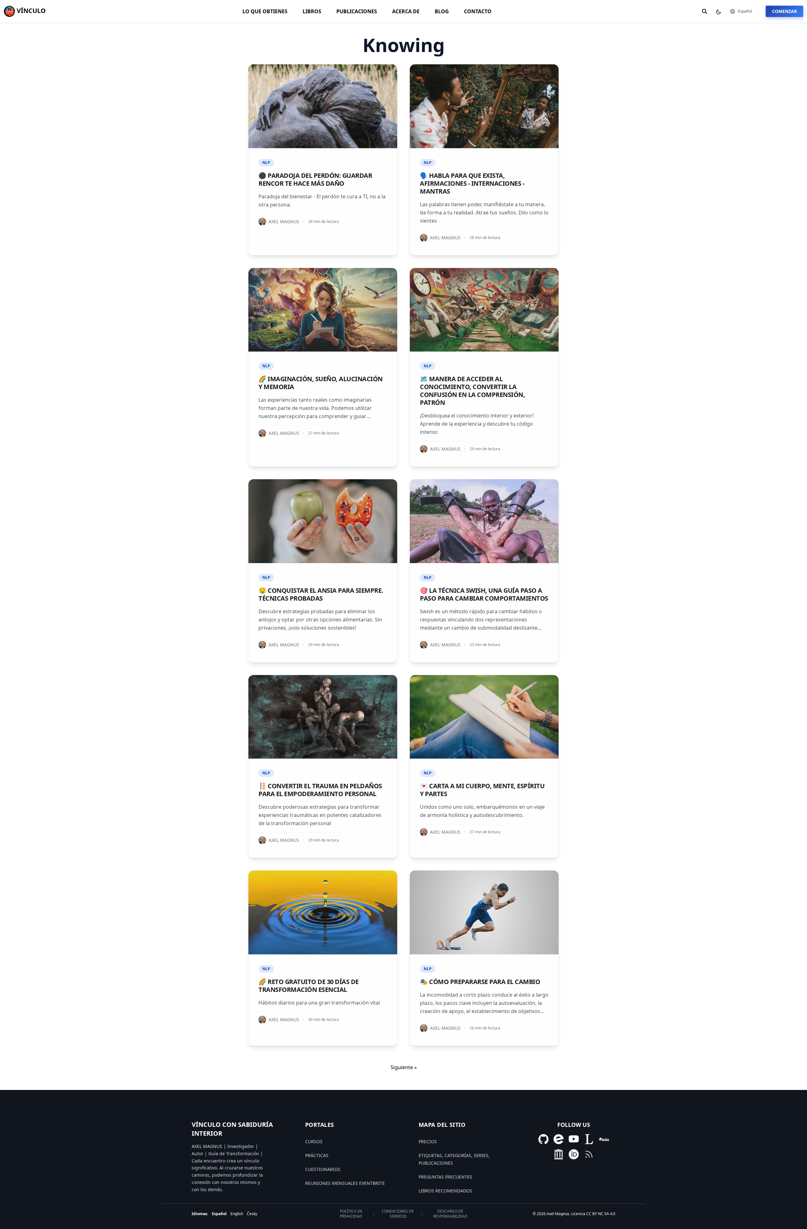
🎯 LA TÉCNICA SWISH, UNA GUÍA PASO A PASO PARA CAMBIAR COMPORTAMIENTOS (484, 594)
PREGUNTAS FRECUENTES (445, 1177)
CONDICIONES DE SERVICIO (398, 1214)
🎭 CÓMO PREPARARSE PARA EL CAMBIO (480, 981)
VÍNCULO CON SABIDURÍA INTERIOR (232, 1129)
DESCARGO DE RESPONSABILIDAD (450, 1214)
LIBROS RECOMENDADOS (445, 1191)
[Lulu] (604, 1139)
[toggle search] (704, 11)
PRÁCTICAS (316, 1155)
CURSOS (313, 1142)
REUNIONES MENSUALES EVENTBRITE (345, 1183)
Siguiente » (404, 1067)
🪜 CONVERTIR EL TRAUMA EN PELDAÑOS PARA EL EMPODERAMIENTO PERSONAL (320, 790)
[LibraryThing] (589, 1139)
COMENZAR (784, 11)
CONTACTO (477, 11)
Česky (252, 1213)
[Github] (543, 1139)
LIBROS (312, 11)
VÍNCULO (30, 10)
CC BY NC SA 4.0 (600, 1213)
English (236, 1213)
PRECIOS (428, 1142)
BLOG (442, 11)
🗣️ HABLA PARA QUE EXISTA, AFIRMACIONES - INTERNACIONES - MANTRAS (472, 183)
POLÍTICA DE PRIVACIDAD (351, 1214)
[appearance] (718, 12)
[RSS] (589, 1154)
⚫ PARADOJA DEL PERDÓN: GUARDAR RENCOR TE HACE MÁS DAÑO (315, 179)
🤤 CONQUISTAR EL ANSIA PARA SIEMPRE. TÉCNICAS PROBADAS (320, 594)
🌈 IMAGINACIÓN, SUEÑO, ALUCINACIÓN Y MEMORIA (320, 383)
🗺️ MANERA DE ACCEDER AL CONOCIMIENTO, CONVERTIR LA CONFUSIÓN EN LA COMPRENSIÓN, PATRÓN (472, 391)
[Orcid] (574, 1154)
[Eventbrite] (559, 1139)
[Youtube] (574, 1139)
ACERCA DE (406, 11)
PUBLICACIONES (356, 11)
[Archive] (559, 1154)
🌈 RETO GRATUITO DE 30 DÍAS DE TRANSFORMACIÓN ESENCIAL (308, 985)
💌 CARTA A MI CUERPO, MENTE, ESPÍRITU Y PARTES (482, 790)
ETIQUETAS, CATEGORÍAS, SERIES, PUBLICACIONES (454, 1159)
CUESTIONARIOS (322, 1169)
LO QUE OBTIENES (264, 11)
